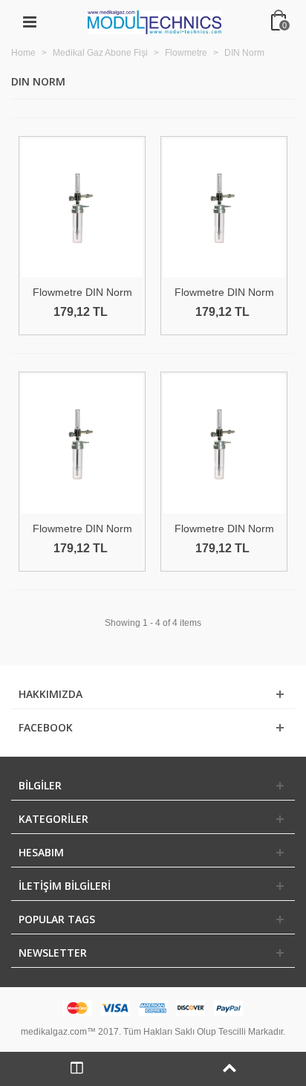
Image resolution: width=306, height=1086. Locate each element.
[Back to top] (229, 1069)
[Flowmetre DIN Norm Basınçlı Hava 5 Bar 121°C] (223, 208)
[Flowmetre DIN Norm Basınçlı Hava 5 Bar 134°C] (223, 444)
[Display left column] (76, 1069)
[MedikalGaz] (154, 21)
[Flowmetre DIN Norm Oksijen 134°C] (82, 444)
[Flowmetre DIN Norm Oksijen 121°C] (82, 208)
